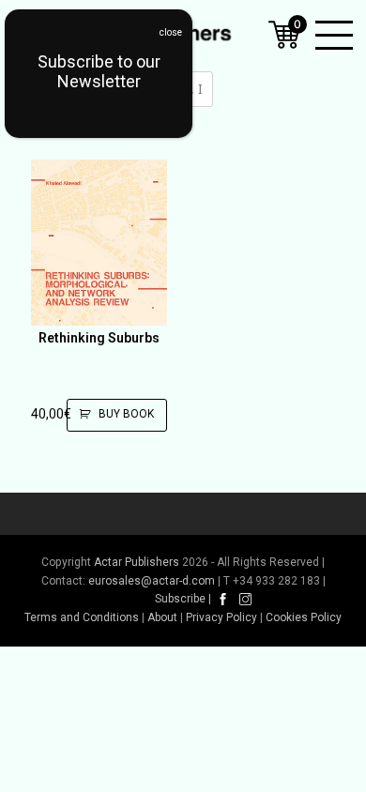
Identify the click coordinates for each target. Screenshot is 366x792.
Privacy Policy (221, 617)
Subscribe (180, 598)
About (162, 617)
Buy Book (126, 413)
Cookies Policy (304, 617)
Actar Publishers (136, 562)
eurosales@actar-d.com (151, 580)
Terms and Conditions (81, 617)
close (171, 32)
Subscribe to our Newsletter (99, 71)
